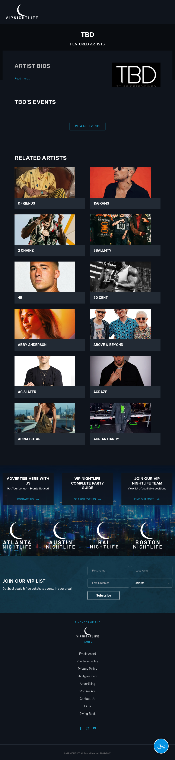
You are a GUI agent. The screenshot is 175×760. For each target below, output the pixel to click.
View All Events (87, 126)
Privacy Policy (87, 669)
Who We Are (87, 691)
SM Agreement (87, 676)
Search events (85, 499)
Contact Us (25, 499)
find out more (144, 499)
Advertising (87, 684)
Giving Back (88, 714)
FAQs (87, 706)
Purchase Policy (88, 661)
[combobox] (151, 583)
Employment (87, 654)
